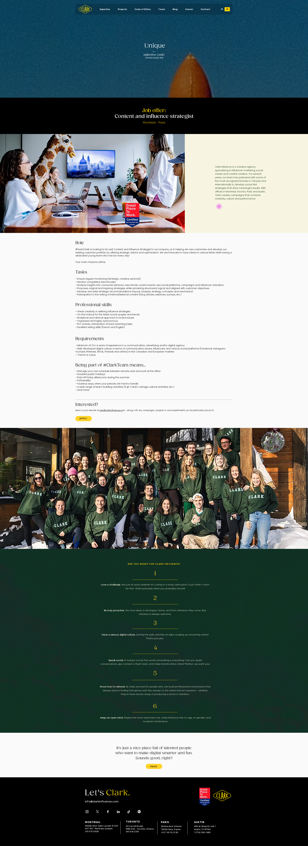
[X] (97, 812)
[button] (105, 9)
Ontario (150, 829)
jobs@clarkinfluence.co (111, 410)
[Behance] (139, 812)
